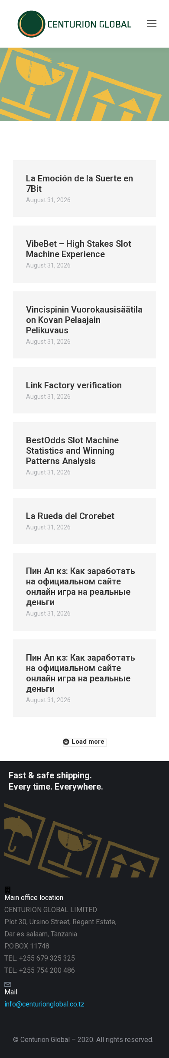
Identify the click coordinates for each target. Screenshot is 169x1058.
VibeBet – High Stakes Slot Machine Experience (78, 249)
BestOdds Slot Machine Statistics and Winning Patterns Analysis (72, 450)
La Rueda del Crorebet (70, 516)
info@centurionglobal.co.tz (44, 1004)
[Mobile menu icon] (151, 23)
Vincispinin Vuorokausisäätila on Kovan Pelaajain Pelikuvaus (84, 319)
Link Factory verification (74, 385)
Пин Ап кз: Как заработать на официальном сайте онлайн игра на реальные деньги (80, 586)
